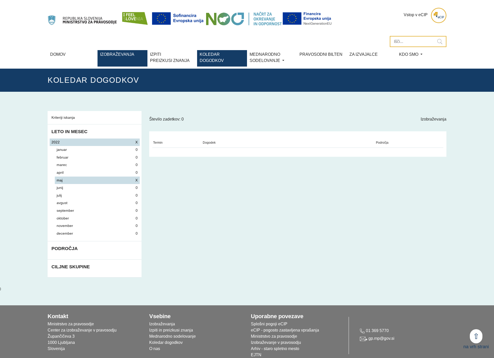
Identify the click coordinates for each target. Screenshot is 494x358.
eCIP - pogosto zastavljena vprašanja (285, 330)
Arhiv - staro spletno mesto (275, 348)
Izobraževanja (117, 54)
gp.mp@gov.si (380, 338)
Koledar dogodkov (166, 342)
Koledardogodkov (212, 57)
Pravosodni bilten (320, 54)
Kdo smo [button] (409, 54)
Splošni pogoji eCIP (269, 324)
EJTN (256, 355)
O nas (154, 348)
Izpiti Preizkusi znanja (170, 57)
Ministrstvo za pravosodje (274, 336)
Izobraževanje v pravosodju (276, 342)
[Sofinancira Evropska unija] (178, 18)
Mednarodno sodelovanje (172, 336)
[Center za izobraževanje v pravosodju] (83, 15)
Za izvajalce (363, 54)
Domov (58, 54)
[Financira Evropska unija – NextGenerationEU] (307, 18)
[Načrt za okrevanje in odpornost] (243, 18)
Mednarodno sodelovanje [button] (265, 57)
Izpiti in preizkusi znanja (171, 330)
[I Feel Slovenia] (134, 15)
